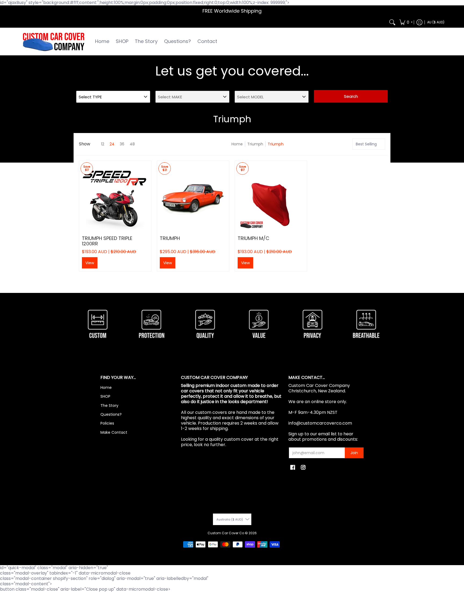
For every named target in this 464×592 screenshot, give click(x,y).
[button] (405, 22)
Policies (107, 423)
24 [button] (112, 144)
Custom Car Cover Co (226, 533)
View (89, 262)
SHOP (105, 396)
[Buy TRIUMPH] (193, 197)
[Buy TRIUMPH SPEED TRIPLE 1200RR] (115, 197)
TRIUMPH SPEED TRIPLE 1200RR (107, 241)
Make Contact (113, 432)
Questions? (111, 414)
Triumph (255, 144)
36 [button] (122, 144)
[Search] (392, 22)
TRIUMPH (170, 238)
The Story (109, 405)
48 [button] (132, 144)
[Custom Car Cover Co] (53, 41)
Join (354, 452)
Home (237, 144)
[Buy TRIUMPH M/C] (271, 197)
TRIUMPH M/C (253, 238)
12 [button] (102, 144)
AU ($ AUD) (435, 22)
